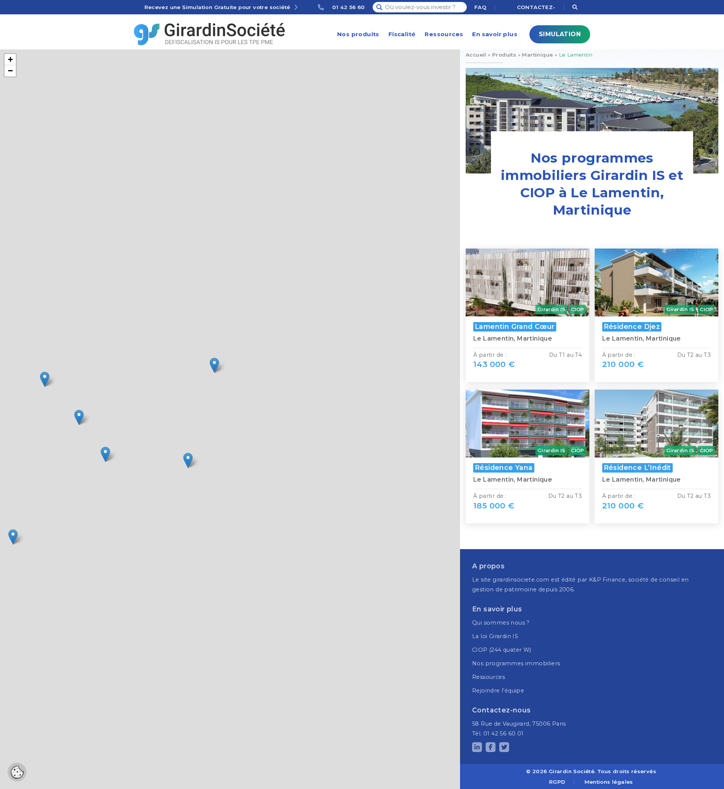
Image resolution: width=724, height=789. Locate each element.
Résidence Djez (632, 326)
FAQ (480, 7)
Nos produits (358, 34)
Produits (504, 55)
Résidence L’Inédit (637, 467)
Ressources (444, 34)
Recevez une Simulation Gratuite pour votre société (217, 7)
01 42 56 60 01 (348, 8)
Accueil (476, 55)
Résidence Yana (504, 467)
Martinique (537, 55)
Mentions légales (608, 782)
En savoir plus (494, 34)
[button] (188, 460)
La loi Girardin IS (495, 636)
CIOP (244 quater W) (501, 649)
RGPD (557, 782)
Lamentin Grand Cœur (515, 326)
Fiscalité (402, 34)
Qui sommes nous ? (501, 622)
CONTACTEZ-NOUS (536, 8)
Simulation (560, 34)
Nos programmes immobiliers (516, 663)
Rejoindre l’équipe (498, 690)
